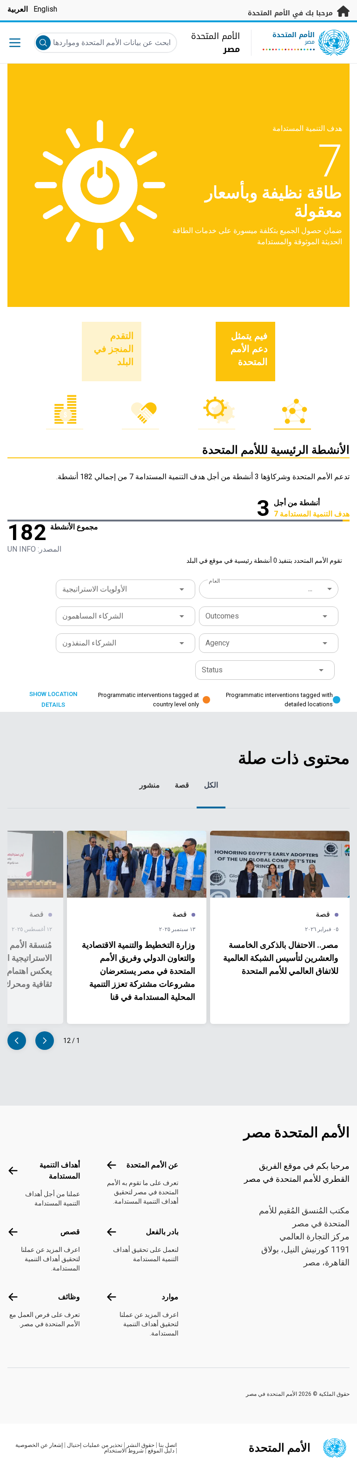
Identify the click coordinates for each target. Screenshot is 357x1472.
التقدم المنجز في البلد (114, 348)
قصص (70, 1231)
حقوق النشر (140, 1445)
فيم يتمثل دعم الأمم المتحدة (249, 348)
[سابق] (44, 1040)
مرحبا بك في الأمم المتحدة (291, 13)
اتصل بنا (168, 1445)
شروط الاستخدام (124, 1450)
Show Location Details (53, 699)
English (45, 9)
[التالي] (16, 1040)
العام (214, 581)
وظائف (69, 1296)
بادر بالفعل (162, 1231)
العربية (17, 9)
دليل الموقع (161, 1450)
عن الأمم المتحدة (152, 1164)
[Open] (181, 589)
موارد (170, 1296)
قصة (182, 785)
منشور (149, 785)
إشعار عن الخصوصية (39, 1445)
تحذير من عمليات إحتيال (94, 1445)
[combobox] (270, 588)
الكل (211, 785)
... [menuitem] (310, 588)
